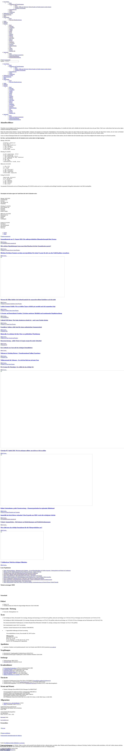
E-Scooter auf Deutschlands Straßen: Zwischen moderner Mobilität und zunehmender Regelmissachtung (31, 313)
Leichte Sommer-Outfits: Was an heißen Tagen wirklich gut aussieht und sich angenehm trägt (28, 306)
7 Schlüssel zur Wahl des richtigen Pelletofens (14, 562)
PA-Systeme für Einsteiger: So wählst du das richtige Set (17, 367)
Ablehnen (8, 749)
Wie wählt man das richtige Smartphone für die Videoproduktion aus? (21, 527)
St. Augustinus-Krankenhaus (9, 668)
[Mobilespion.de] (5, 733)
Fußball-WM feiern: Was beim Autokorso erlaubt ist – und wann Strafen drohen (24, 320)
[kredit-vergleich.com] (3, 728)
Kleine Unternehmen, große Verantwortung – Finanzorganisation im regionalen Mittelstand (27, 508)
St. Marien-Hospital (7, 669)
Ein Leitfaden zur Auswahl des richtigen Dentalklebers (17, 347)
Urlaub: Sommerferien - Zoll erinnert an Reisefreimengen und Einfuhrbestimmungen (26, 522)
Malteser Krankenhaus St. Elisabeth (11, 674)
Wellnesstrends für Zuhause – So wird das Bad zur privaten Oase (20, 360)
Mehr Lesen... (4, 242)
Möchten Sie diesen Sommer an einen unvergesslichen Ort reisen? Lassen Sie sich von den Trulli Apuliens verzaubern (35, 253)
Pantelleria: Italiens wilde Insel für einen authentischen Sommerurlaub (21, 327)
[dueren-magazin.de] (5, 60)
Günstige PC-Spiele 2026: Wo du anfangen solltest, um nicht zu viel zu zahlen (23, 450)
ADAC (5, 704)
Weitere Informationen (5, 750)
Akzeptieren (3, 749)
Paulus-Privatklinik (7, 673)
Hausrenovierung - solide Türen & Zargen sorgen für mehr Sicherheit (21, 341)
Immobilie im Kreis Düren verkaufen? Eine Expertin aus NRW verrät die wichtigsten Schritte (28, 515)
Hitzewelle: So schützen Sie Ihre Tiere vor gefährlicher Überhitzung (20, 334)
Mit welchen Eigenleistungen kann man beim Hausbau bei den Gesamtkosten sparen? (26, 246)
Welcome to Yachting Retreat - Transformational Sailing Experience (20, 353)
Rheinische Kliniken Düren (9, 672)
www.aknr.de (53, 647)
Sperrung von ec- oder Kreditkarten (11, 703)
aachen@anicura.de (24, 682)
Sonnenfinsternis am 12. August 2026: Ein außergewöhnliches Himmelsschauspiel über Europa (28, 239)
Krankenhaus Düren (8, 670)
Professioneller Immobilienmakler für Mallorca (11, 735)
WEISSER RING (7, 662)
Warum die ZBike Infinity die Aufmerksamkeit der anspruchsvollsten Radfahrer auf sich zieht (28, 299)
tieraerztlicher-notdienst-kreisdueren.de (42, 680)
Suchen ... (3, 61)
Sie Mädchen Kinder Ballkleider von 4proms (14, 743)
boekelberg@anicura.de (31, 683)
